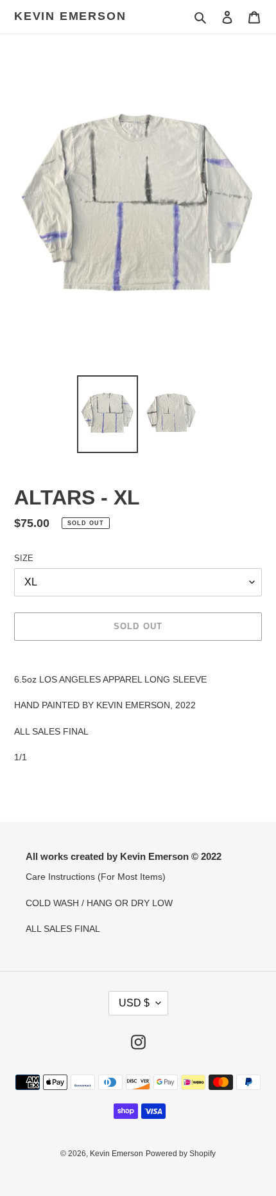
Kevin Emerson (70, 16)
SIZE (23, 558)
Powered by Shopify (181, 1153)
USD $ (134, 1002)
